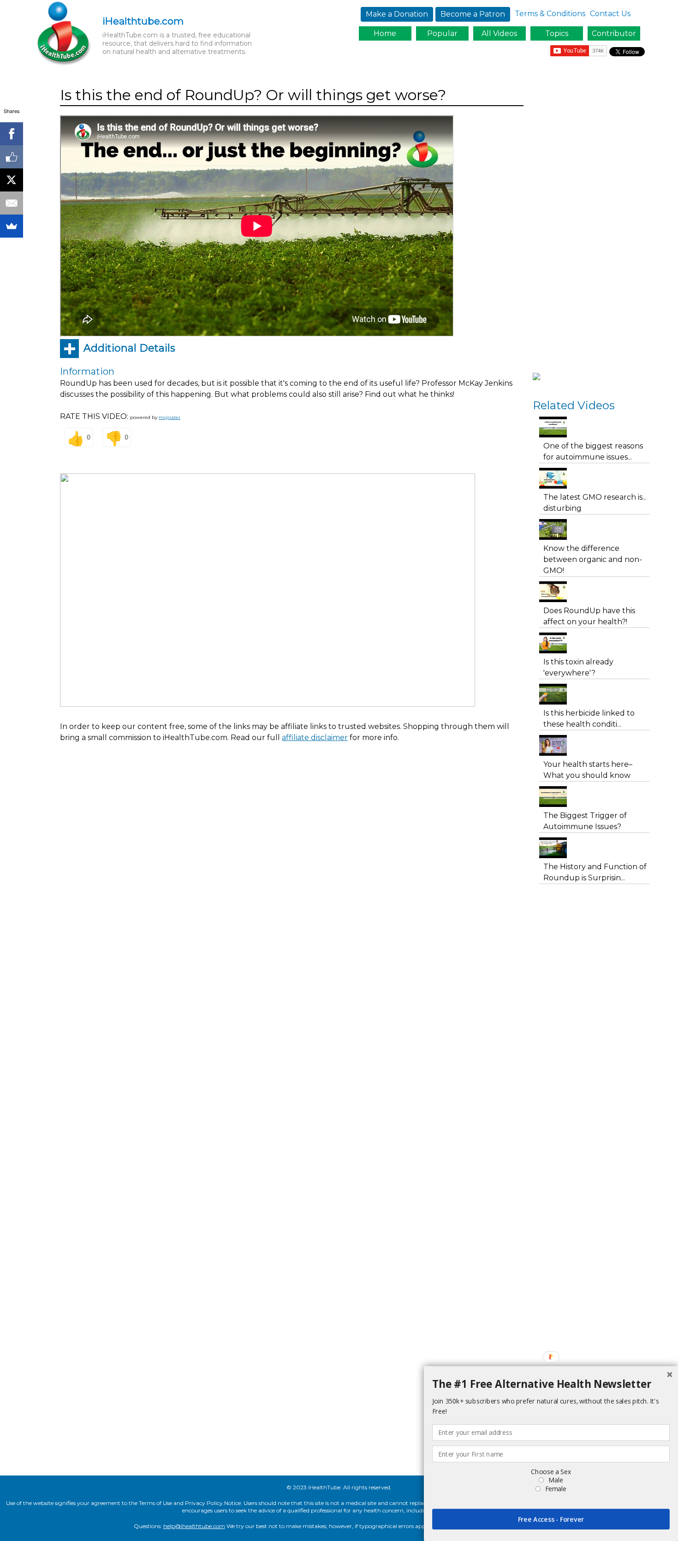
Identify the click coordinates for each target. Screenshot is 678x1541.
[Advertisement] (228, 775)
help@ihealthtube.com (194, 1526)
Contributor (614, 33)
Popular (442, 33)
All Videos (499, 33)
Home (385, 33)
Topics (556, 33)
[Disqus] (291, 925)
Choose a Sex (551, 1471)
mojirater (169, 417)
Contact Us (610, 13)
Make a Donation (397, 14)
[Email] (11, 203)
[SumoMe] (11, 226)
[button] (551, 1384)
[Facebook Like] (11, 156)
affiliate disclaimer (315, 737)
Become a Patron (472, 14)
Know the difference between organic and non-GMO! (592, 559)
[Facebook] (11, 133)
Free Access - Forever (551, 1519)
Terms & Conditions (550, 13)
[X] (11, 179)
